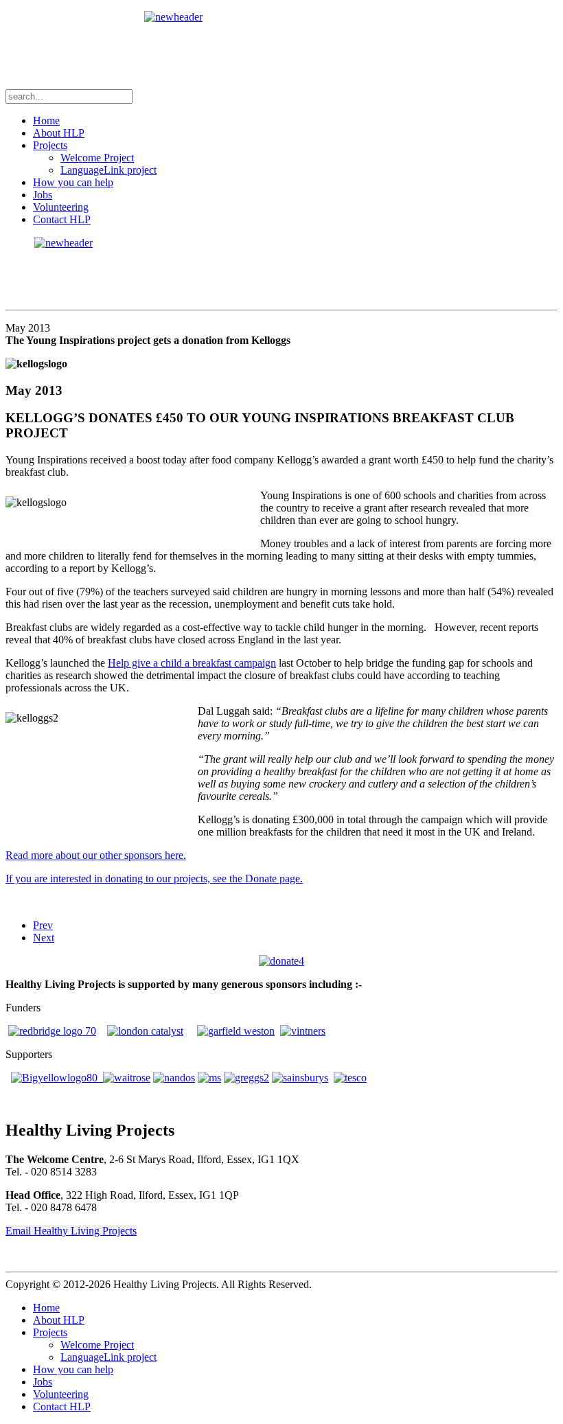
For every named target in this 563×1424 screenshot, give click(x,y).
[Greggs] (246, 1077)
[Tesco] (350, 1077)
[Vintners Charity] (302, 1031)
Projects (50, 145)
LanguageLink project (108, 170)
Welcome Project (97, 157)
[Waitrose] (126, 1077)
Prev (43, 925)
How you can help (73, 182)
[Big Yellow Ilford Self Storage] (57, 1077)
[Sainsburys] (300, 1077)
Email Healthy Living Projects (71, 1231)
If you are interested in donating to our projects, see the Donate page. (154, 878)
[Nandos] (174, 1077)
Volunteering (61, 207)
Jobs (42, 194)
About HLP (58, 133)
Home (46, 120)
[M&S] (209, 1077)
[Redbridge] (52, 1031)
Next (43, 937)
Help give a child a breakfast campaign (192, 663)
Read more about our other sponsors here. (95, 855)
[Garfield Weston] (236, 1031)
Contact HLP (62, 219)
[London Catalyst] (145, 1031)
